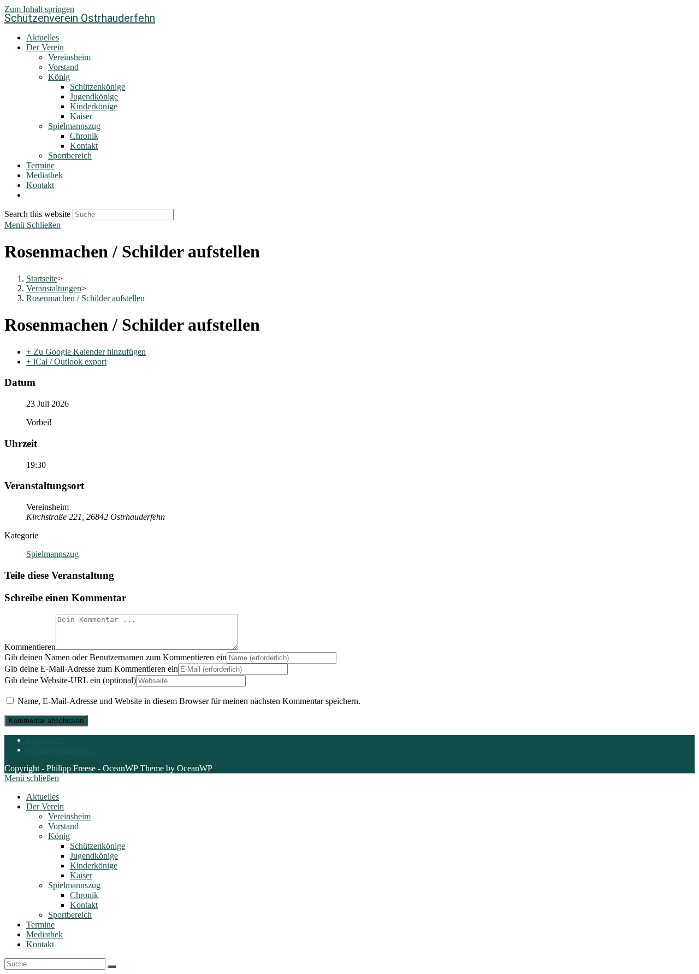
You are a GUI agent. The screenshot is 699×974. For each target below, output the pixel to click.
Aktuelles (42, 796)
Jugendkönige (94, 855)
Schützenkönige (97, 845)
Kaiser (81, 875)
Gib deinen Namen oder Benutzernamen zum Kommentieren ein (115, 657)
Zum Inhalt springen (39, 9)
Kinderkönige (93, 865)
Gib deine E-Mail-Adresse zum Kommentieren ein (91, 668)
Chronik (84, 895)
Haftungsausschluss (60, 749)
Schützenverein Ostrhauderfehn (79, 18)
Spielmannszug (52, 554)
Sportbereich (70, 914)
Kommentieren (30, 647)
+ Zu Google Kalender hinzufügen (86, 351)
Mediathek (44, 934)
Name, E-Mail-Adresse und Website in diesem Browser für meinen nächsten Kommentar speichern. (188, 701)
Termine (40, 924)
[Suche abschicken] (112, 966)
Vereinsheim (69, 816)
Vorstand (63, 826)
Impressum (45, 739)
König (59, 836)
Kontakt (84, 905)
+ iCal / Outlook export (66, 361)
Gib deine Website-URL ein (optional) (70, 680)
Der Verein (45, 806)
